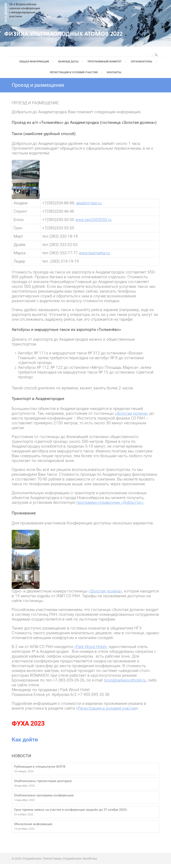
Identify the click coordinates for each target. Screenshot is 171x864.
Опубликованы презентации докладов (43, 781)
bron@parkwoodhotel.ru (125, 680)
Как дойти (25, 739)
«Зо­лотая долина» (131, 413)
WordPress (90, 858)
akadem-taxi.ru (89, 203)
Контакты (114, 72)
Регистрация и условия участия (74, 72)
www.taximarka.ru (94, 253)
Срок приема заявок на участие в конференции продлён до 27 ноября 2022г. (71, 810)
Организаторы (141, 61)
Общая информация (34, 61)
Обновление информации (33, 824)
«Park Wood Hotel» (90, 646)
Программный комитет (105, 61)
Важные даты (68, 61)
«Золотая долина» (105, 591)
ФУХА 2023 (28, 723)
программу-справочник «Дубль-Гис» (109, 502)
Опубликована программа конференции (44, 795)
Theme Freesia (52, 858)
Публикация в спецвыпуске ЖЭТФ (39, 766)
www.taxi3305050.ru (93, 219)
